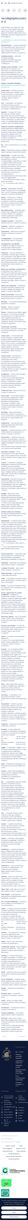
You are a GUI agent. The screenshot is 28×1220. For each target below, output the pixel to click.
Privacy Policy (19, 1204)
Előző (4, 1036)
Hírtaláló (18, 1142)
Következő (22, 1036)
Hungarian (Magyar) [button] (16, 3)
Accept (14, 1208)
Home (5, 3)
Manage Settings (14, 1216)
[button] (2, 3)
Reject (14, 1212)
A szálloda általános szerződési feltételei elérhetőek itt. (13, 85)
